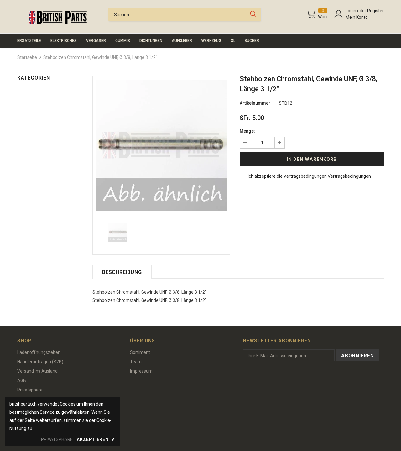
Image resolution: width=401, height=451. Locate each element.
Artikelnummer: (256, 103)
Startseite (27, 57)
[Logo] (58, 17)
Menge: (247, 131)
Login (351, 10)
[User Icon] (338, 14)
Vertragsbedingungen (349, 176)
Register (375, 10)
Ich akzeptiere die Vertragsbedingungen (287, 176)
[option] (161, 145)
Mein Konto (357, 17)
